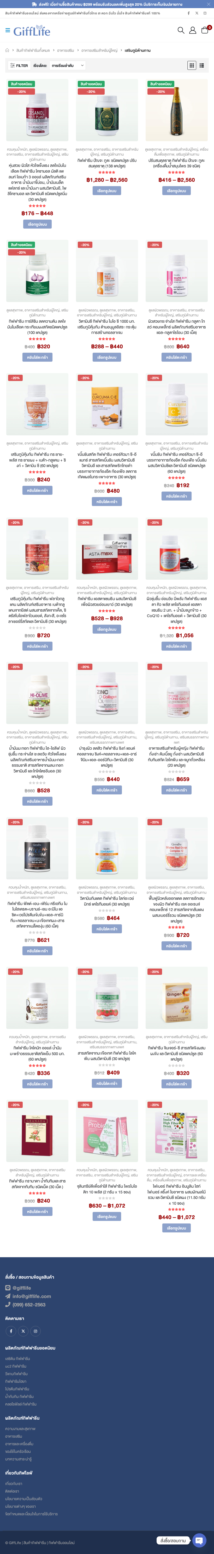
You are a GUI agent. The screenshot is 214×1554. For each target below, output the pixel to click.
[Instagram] (205, 13)
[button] (9, 30)
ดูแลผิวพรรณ (39, 149)
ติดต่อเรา (12, 1491)
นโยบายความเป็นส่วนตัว (23, 1498)
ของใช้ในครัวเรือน (18, 1451)
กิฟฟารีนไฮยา (15, 1381)
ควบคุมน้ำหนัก (17, 149)
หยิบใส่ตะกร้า (37, 357)
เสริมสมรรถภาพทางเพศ (107, 742)
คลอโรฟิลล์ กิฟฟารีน (21, 1404)
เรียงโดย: (40, 65)
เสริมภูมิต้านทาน (112, 154)
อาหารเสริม (15, 154)
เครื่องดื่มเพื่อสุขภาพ (167, 1180)
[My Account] (193, 30)
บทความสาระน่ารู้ (18, 1459)
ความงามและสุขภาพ (20, 1428)
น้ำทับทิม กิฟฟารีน (19, 1396)
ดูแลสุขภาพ (58, 149)
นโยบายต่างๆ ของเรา (20, 1506)
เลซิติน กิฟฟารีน (17, 1358)
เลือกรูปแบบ (37, 224)
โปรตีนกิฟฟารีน (17, 1389)
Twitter (23, 1331)
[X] (197, 13)
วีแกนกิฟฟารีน (16, 1373)
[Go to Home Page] (7, 50)
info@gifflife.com (32, 1296)
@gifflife (22, 1287)
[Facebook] (188, 13)
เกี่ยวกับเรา (13, 1483)
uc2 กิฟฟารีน (15, 1366)
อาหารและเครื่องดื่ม (19, 1444)
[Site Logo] (32, 30)
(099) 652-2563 (29, 1304)
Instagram (35, 1331)
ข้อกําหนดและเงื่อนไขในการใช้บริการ (31, 1514)
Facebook (11, 1331)
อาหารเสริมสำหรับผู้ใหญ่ (42, 154)
